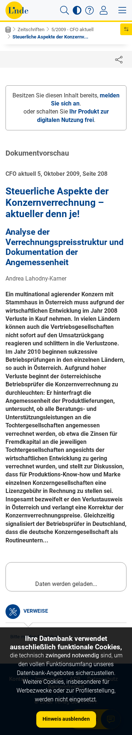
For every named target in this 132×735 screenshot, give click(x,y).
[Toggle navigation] (103, 10)
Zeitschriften (31, 29)
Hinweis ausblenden (66, 719)
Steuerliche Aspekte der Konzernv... (50, 37)
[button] (64, 10)
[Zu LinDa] (17, 10)
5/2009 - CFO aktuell (72, 29)
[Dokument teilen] (118, 59)
